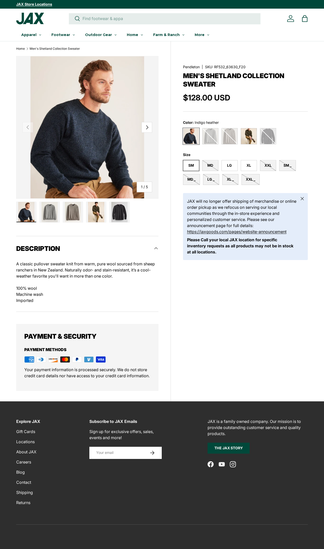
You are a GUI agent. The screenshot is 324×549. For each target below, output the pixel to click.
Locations (25, 441)
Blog (20, 472)
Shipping (24, 492)
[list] (87, 127)
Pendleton (191, 67)
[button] (304, 18)
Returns (23, 502)
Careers (23, 462)
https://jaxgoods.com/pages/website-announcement (237, 231)
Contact (23, 482)
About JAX (26, 451)
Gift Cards (25, 431)
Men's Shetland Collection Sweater (55, 48)
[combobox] (164, 18)
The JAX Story (228, 448)
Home (20, 48)
